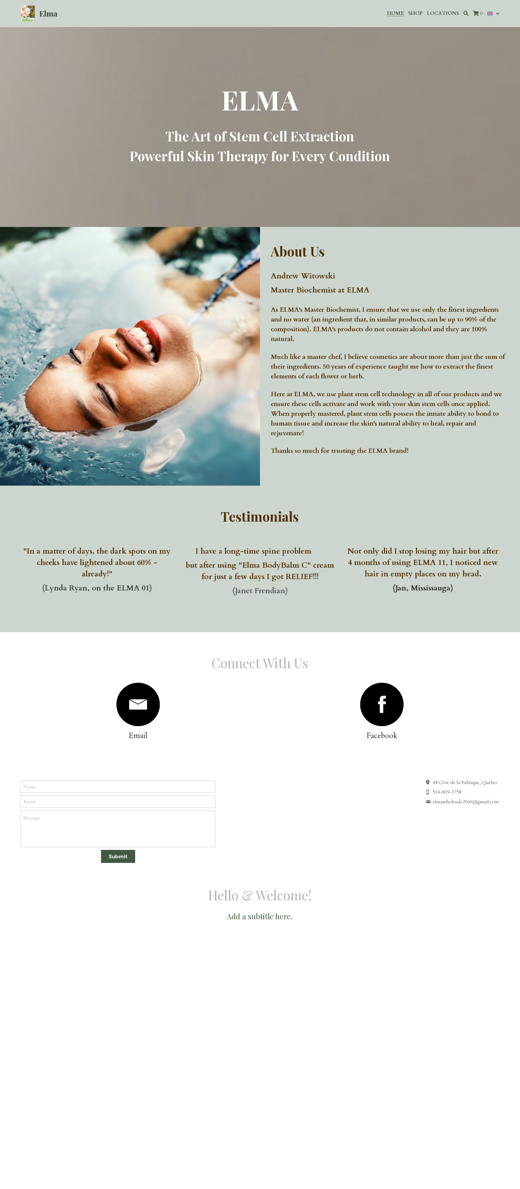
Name (29, 786)
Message (32, 818)
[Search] (466, 13)
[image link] (138, 704)
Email (29, 801)
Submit (118, 856)
